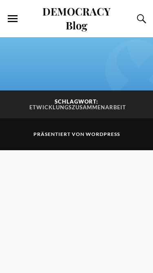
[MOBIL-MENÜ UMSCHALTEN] (13, 19)
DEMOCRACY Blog (76, 18)
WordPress (103, 134)
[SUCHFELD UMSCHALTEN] (140, 19)
